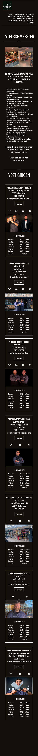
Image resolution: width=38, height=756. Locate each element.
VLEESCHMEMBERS (19, 19)
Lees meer (19, 204)
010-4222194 (19, 196)
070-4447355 (19, 430)
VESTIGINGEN (29, 14)
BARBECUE (11, 16)
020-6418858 (19, 274)
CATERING (30, 16)
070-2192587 (19, 350)
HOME (11, 14)
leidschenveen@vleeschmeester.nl (19, 432)
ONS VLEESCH (21, 16)
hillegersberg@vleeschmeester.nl (19, 198)
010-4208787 (19, 508)
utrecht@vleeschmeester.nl (19, 584)
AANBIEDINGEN (19, 14)
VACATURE (30, 21)
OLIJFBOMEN (13, 21)
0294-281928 (19, 658)
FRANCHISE (30, 19)
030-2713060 (19, 581)
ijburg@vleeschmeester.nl (19, 277)
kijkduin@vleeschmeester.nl (19, 352)
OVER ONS (22, 21)
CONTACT (31, 23)
